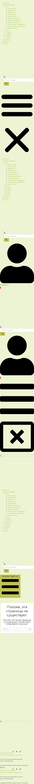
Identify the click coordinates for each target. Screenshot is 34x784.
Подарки (9, 34)
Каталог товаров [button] (9, 5)
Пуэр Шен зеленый (14, 20)
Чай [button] (7, 7)
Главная (6, 3)
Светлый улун (12, 16)
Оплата (6, 42)
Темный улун (12, 14)
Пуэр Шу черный (13, 18)
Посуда (8, 32)
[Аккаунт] (17, 283)
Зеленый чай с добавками (16, 24)
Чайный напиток (13, 22)
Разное (8, 36)
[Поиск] (6, 84)
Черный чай (12, 9)
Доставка (7, 40)
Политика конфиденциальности (11, 755)
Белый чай (11, 12)
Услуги (8, 38)
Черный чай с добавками (16, 26)
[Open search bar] (4, 77)
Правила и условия (6, 753)
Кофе (7, 30)
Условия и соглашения (7, 770)
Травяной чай (12, 28)
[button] (17, 122)
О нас (6, 44)
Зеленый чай (12, 10)
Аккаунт (4, 284)
